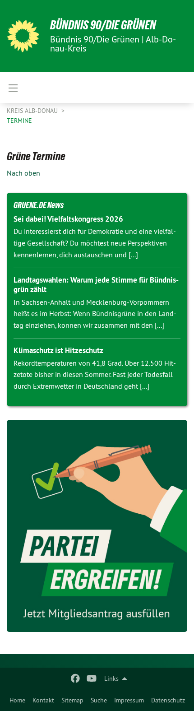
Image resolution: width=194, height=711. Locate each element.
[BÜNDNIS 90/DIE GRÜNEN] (23, 36)
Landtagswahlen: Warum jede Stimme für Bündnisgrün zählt (96, 284)
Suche (99, 700)
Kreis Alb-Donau (33, 111)
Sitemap (72, 700)
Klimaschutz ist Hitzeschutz (58, 350)
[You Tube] (91, 678)
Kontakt (43, 700)
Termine (19, 120)
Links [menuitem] (111, 678)
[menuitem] (17, 700)
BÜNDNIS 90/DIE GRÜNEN (103, 25)
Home (17, 700)
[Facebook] (75, 678)
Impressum (129, 700)
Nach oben (23, 172)
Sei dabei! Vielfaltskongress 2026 (68, 219)
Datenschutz (168, 700)
